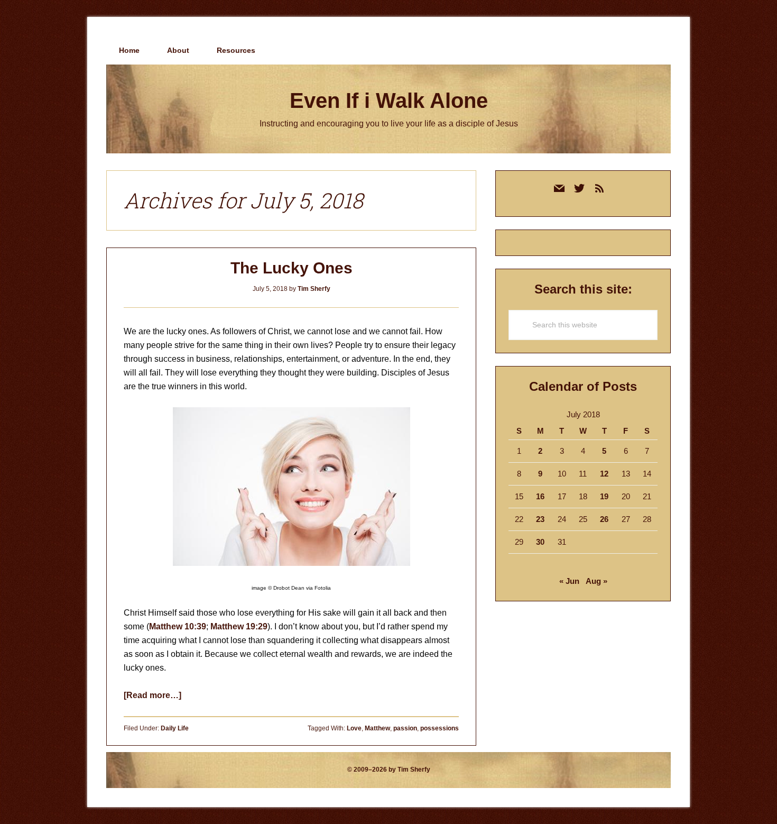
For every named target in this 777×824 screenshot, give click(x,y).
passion (405, 728)
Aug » (596, 580)
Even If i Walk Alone (389, 100)
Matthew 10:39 (177, 626)
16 (540, 496)
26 (604, 519)
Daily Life (175, 728)
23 (540, 519)
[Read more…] (152, 695)
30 (540, 541)
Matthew (377, 728)
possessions (439, 728)
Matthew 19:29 (238, 626)
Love (354, 728)
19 (604, 496)
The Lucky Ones (291, 268)
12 (604, 473)
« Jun (569, 580)
